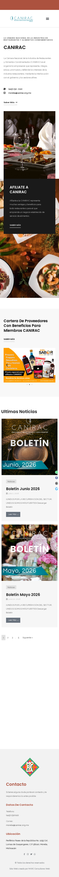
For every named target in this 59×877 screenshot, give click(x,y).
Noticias (11, 481)
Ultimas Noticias (19, 412)
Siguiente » (28, 637)
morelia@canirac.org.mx (17, 825)
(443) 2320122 (12, 815)
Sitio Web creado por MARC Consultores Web (29, 869)
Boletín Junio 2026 (23, 488)
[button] (47, 18)
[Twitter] (56, 488)
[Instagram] (56, 483)
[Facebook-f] (56, 477)
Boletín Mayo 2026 (23, 594)
